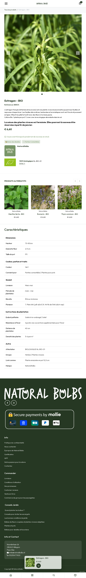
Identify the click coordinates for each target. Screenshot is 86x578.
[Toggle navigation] (6, 3)
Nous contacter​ (10, 447)
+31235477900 (14, 555)
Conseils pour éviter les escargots (17, 514)
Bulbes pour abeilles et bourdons (16, 530)
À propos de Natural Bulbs (14, 450)
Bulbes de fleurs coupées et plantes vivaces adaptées (24, 522)
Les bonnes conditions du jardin (16, 518)
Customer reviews (11, 490)
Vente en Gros (9, 494)
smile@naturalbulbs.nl (17, 552)
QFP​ (6, 458)
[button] (8, 53)
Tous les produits (10, 10)
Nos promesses (10, 486)
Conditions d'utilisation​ (12, 482)
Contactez (8, 466)
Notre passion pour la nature (15, 462)
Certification (9, 454)
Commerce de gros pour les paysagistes (19, 498)
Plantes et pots (10, 526)
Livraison (7, 478)
